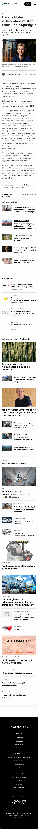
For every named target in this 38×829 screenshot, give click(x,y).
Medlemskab (19, 741)
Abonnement (19, 737)
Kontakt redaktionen (19, 777)
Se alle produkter (19, 748)
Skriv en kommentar (28, 194)
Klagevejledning (19, 764)
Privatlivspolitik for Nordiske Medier (19, 757)
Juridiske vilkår (19, 761)
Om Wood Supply (19, 787)
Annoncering (19, 744)
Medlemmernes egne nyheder (15, 463)
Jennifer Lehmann (13, 74)
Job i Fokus (7, 278)
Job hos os (19, 784)
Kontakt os (19, 781)
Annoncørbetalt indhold (19, 768)
